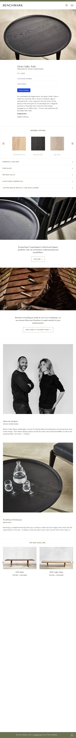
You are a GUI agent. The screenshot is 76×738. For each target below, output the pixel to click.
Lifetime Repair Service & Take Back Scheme (20, 188)
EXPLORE (37, 259)
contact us (37, 735)
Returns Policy (8, 175)
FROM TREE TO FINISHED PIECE (37, 329)
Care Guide (7, 168)
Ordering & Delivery (10, 161)
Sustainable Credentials (12, 181)
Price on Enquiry (24, 90)
